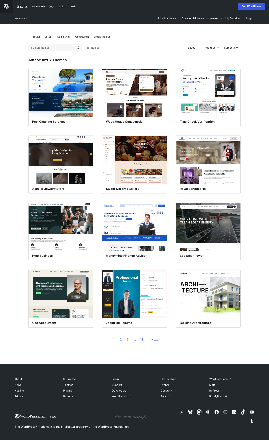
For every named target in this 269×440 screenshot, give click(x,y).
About (18, 379)
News (18, 384)
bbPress (216, 390)
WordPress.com (220, 379)
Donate (167, 390)
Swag (166, 396)
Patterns (68, 396)
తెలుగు (53, 416)
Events (165, 384)
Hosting (19, 390)
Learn (115, 379)
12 (141, 339)
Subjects (229, 47)
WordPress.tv (121, 396)
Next (154, 339)
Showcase (69, 379)
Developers (119, 390)
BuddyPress (218, 396)
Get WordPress (252, 6)
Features (210, 47)
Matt (213, 384)
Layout (192, 47)
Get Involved (168, 379)
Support (117, 384)
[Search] (78, 47)
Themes (68, 384)
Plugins (67, 390)
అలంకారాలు (21, 18)
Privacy (19, 396)
